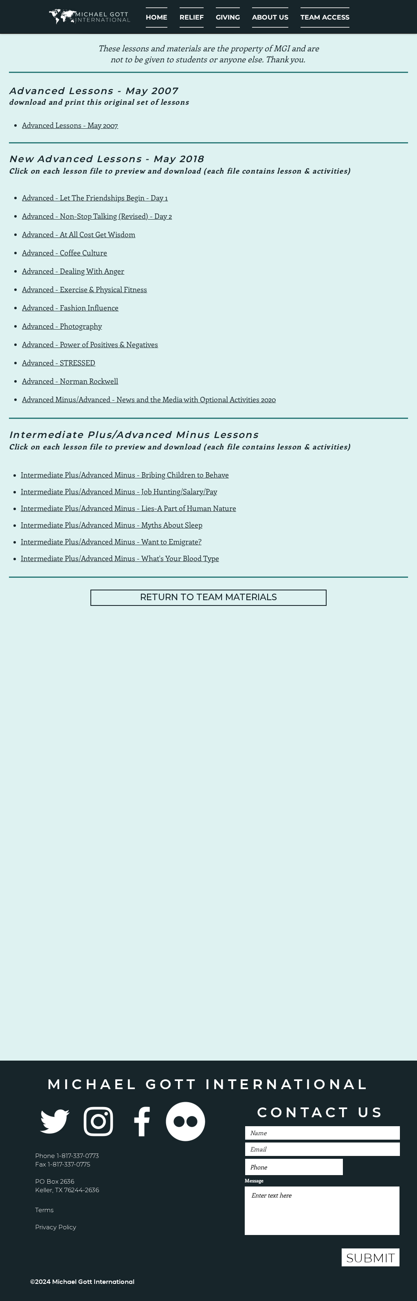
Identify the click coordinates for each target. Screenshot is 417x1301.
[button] (270, 17)
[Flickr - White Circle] (185, 1121)
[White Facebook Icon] (142, 1121)
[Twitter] (55, 1121)
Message (254, 1180)
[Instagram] (98, 1121)
